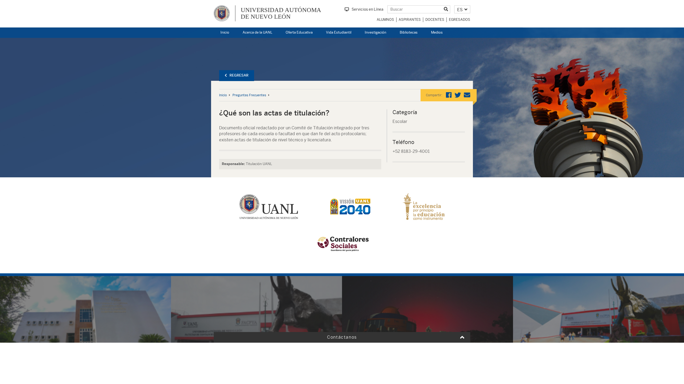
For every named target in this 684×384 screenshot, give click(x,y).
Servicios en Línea (367, 9)
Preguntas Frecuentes (249, 95)
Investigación (375, 32)
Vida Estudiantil (338, 32)
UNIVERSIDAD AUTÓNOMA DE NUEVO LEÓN (281, 13)
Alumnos (385, 20)
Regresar (239, 75)
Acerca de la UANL (257, 32)
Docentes (434, 20)
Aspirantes (410, 20)
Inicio (224, 32)
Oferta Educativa (299, 32)
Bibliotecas (409, 32)
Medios (437, 32)
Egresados (459, 20)
